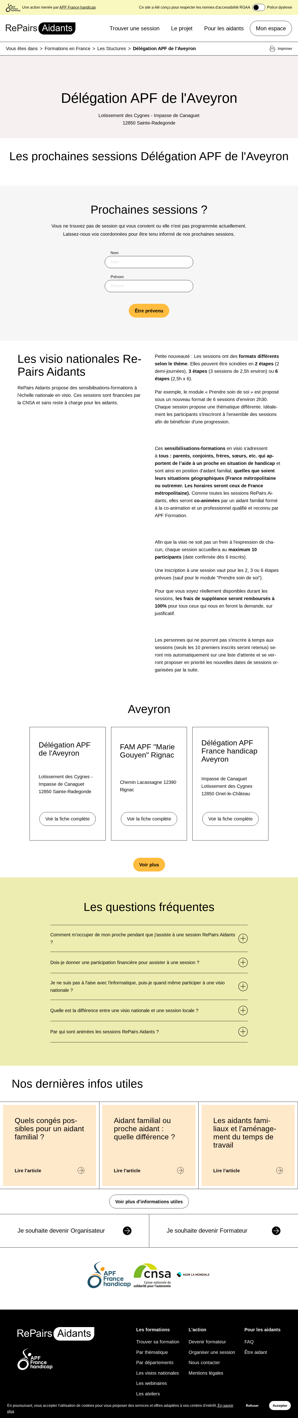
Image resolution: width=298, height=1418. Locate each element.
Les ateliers (148, 1393)
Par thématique (152, 1352)
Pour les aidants (224, 28)
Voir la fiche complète (67, 818)
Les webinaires (151, 1383)
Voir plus (149, 864)
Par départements (154, 1362)
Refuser (252, 1406)
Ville (114, 325)
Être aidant (255, 1352)
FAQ (249, 1341)
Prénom (117, 277)
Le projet (182, 28)
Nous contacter (204, 1362)
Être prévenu (149, 310)
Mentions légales (206, 1373)
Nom (115, 253)
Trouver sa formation (157, 1341)
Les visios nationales (157, 1373)
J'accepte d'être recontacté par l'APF (146, 349)
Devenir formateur (207, 1341)
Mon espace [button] (271, 28)
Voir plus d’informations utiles (149, 1201)
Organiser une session (212, 1352)
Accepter (280, 1406)
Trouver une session (134, 28)
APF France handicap (77, 7)
